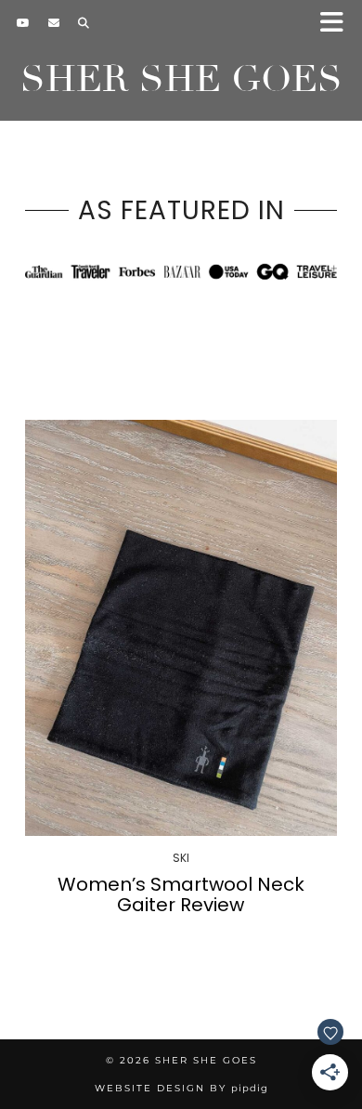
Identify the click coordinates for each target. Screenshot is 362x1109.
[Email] (53, 23)
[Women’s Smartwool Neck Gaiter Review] (181, 628)
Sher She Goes (181, 79)
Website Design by (181, 1088)
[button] (337, 24)
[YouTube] (23, 23)
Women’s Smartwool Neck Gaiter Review (181, 894)
